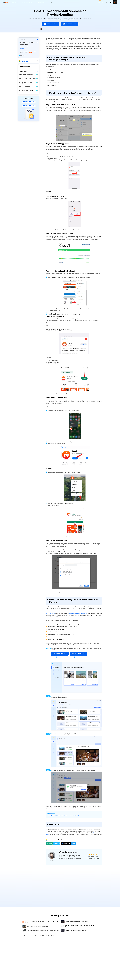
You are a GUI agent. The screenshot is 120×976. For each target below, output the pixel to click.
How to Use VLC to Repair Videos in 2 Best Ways (28, 79)
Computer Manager (40, 2)
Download (100, 1)
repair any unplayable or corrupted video (78, 613)
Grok (74, 843)
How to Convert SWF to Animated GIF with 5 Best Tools (27, 87)
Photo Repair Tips (25, 66)
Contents (22, 39)
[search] (110, 2)
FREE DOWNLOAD (51, 24)
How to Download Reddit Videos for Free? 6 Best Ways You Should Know (64, 815)
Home (25, 935)
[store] (106, 2)
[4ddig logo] (5, 2)
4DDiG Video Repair (50, 613)
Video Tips (30, 935)
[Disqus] (60, 886)
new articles (23, 71)
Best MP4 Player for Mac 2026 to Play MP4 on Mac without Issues (28, 75)
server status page (71, 237)
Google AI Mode (66, 843)
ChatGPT (50, 843)
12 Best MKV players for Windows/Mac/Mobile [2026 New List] (28, 83)
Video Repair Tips (25, 69)
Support (51, 2)
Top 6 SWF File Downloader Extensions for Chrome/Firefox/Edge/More (26, 91)
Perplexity (57, 843)
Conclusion (22, 55)
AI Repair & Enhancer (27, 2)
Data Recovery (15, 2)
